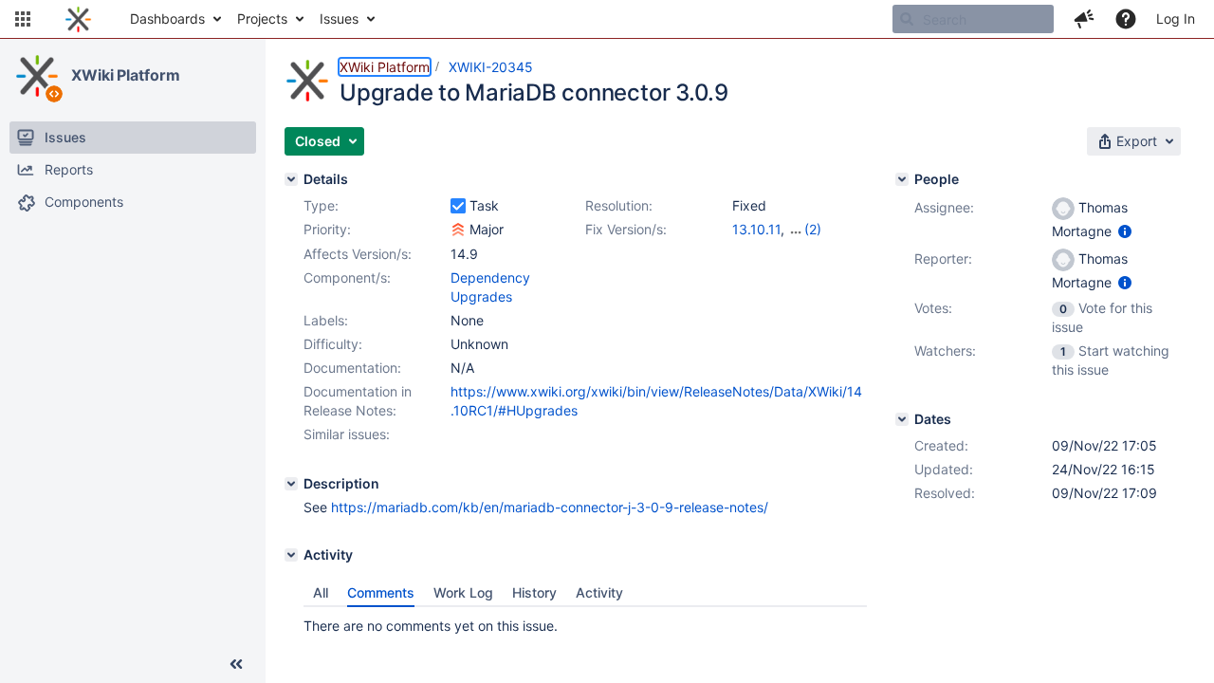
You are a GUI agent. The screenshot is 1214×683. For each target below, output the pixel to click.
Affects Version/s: (358, 254)
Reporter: (943, 258)
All (320, 592)
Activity (599, 592)
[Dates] (902, 419)
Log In (1175, 18)
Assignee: (944, 207)
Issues (339, 18)
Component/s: (347, 277)
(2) (812, 229)
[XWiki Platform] (37, 76)
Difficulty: (333, 344)
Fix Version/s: (626, 229)
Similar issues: (347, 434)
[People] (902, 179)
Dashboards (167, 18)
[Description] (291, 483)
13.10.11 (756, 229)
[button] (22, 19)
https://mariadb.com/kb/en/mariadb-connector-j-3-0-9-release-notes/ (549, 507)
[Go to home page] (78, 19)
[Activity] (291, 555)
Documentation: (352, 368)
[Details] (291, 179)
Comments (380, 592)
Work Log (463, 592)
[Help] (1126, 19)
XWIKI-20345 (491, 67)
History (534, 592)
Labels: (326, 320)
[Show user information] (1124, 231)
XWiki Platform (125, 75)
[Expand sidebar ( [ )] (236, 664)
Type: (321, 205)
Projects (262, 18)
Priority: (327, 229)
